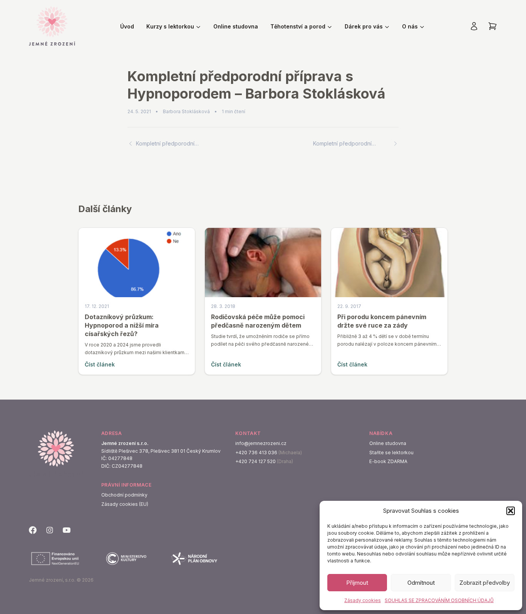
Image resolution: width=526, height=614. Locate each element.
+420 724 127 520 (255, 461)
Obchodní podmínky (124, 495)
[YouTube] (66, 530)
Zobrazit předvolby (484, 582)
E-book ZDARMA (388, 461)
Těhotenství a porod (297, 26)
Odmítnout (421, 582)
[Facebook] (33, 530)
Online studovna (235, 26)
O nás (410, 26)
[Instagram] (50, 530)
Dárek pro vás (364, 26)
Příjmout (357, 582)
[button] (510, 511)
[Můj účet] (474, 26)
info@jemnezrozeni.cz (260, 443)
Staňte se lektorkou (391, 452)
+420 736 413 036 (256, 452)
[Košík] (492, 26)
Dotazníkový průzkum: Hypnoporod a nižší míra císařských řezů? (122, 325)
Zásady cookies (362, 600)
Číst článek (100, 364)
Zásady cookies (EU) (124, 504)
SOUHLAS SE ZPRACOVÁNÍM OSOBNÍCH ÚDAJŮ (439, 600)
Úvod (127, 26)
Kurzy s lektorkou (170, 26)
